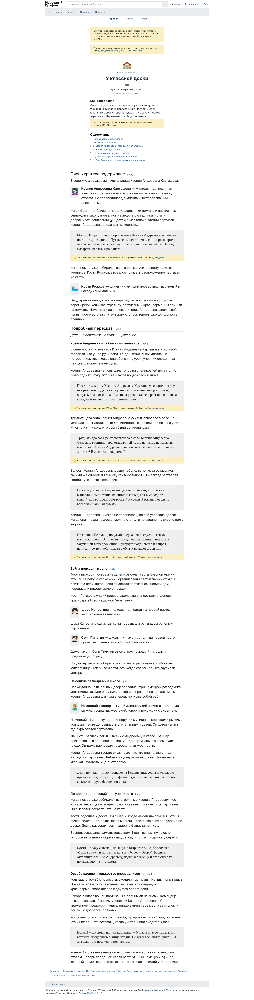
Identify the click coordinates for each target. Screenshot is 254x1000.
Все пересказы (58, 975)
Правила (85, 12)
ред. (130, 174)
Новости (100, 12)
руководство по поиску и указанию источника (120, 51)
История (144, 18)
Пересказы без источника (103, 971)
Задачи (71, 12)
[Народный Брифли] (53, 4)
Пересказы (55, 12)
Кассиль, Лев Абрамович (127, 73)
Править (129, 18)
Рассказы (182, 971)
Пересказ (113, 18)
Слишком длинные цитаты (81, 975)
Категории (55, 971)
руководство (158, 257)
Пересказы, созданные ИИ (75, 971)
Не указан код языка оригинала (160, 971)
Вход (206, 4)
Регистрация (191, 4)
